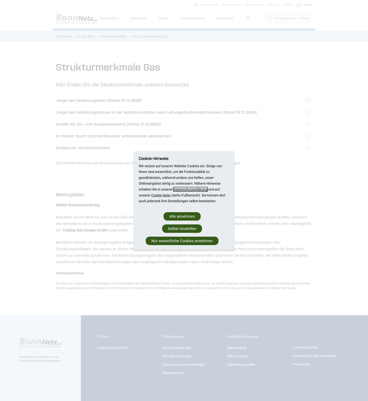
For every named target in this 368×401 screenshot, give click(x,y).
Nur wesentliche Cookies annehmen (182, 241)
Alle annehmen (182, 216)
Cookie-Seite (161, 195)
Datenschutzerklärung (190, 189)
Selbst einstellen (182, 228)
